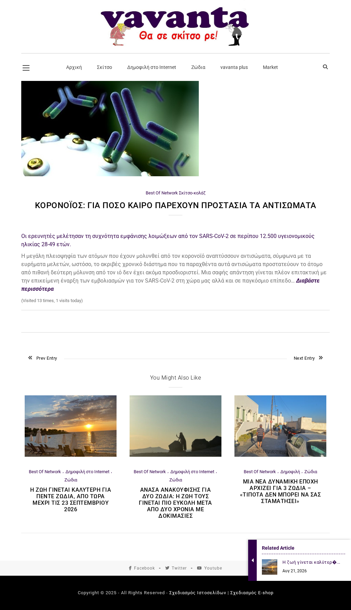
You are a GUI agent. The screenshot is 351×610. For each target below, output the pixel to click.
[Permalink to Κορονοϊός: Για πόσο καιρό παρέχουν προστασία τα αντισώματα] (110, 174)
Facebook (144, 568)
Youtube (213, 568)
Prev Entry (46, 358)
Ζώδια (70, 479)
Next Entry (304, 358)
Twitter (179, 568)
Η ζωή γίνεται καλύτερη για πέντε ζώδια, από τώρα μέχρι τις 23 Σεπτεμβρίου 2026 (70, 500)
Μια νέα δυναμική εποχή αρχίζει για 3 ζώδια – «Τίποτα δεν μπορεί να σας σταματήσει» (280, 491)
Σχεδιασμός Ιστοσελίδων (197, 592)
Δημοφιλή (290, 471)
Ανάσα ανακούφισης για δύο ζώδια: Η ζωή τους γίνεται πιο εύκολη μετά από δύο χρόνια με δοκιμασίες (175, 503)
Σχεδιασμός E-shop (252, 592)
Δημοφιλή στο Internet (87, 471)
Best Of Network (162, 192)
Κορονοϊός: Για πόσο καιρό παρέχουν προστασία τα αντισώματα (175, 205)
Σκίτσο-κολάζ (192, 192)
